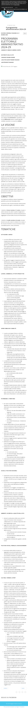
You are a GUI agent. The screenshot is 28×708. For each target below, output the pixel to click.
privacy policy (16, 4)
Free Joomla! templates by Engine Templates (14, 706)
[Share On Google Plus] (22, 692)
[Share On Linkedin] (25, 692)
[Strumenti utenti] (25, 33)
